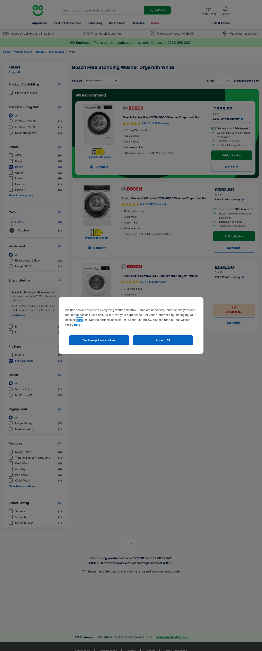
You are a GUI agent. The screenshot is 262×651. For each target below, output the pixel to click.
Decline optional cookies (99, 340)
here (79, 319)
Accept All (163, 340)
